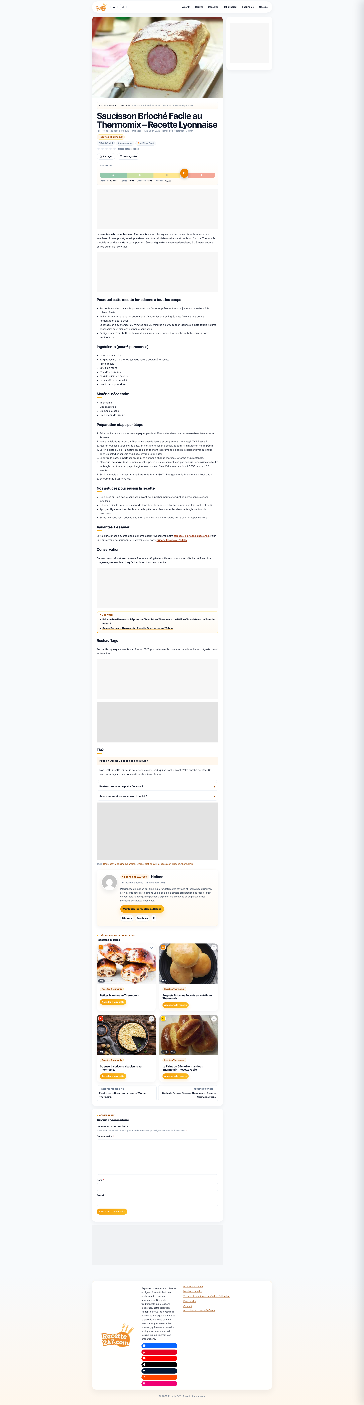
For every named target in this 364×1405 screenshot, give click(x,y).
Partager (107, 156)
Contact (187, 1306)
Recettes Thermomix (119, 105)
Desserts (213, 6)
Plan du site (189, 1301)
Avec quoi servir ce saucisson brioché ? (123, 796)
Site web (127, 918)
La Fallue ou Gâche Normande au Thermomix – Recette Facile (182, 1068)
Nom (100, 1180)
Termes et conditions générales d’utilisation (206, 1296)
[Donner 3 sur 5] (106, 149)
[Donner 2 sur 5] (102, 149)
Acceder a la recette (113, 1002)
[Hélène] (109, 882)
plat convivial (152, 863)
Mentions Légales (192, 1291)
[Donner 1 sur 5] (98, 149)
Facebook (142, 918)
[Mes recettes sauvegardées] (114, 7)
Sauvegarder (130, 156)
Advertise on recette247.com (199, 1310)
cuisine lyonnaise (126, 863)
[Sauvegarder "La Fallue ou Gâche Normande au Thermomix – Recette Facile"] (214, 1019)
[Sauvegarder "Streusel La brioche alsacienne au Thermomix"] (151, 1019)
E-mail (101, 1195)
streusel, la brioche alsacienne (191, 535)
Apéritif (186, 6)
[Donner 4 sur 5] (110, 149)
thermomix (187, 863)
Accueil (103, 105)
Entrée (140, 863)
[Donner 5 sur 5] (114, 149)
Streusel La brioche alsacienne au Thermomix (121, 1068)
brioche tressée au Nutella (172, 540)
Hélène (157, 877)
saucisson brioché (170, 863)
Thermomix (248, 6)
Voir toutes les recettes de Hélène (142, 908)
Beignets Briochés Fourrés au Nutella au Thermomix (187, 997)
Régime (199, 6)
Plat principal (230, 6)
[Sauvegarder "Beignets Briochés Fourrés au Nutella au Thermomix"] (214, 947)
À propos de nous (193, 1286)
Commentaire (105, 1136)
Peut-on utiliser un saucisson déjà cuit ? (123, 760)
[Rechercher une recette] (123, 7)
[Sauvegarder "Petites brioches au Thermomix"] (151, 947)
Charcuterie (109, 863)
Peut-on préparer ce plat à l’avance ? (121, 786)
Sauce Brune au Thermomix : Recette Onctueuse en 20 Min (137, 628)
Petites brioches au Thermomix (119, 995)
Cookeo (263, 6)
